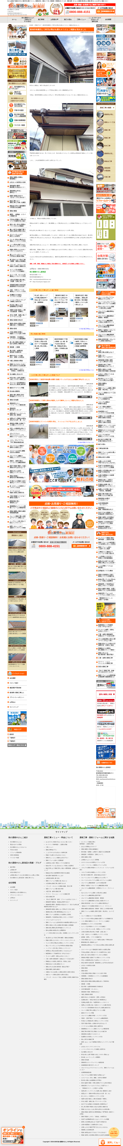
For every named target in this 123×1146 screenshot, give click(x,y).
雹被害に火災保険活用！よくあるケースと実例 (106, 522)
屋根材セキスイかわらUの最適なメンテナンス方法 (106, 430)
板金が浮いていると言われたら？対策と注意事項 (107, 580)
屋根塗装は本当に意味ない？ (15, 191)
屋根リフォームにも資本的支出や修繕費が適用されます (61, 922)
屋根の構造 (13, 211)
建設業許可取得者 (15, 687)
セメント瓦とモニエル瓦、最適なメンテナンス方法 (95, 929)
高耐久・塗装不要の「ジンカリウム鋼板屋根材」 (95, 1018)
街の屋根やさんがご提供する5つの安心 (28, 19)
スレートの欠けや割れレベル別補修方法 (105, 398)
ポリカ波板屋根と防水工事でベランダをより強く (107, 639)
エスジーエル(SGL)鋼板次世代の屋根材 (17, 451)
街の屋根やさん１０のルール (18, 847)
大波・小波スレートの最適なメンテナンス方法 (18, 290)
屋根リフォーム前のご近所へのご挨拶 (104, 547)
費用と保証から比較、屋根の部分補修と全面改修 (107, 370)
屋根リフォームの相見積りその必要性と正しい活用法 (107, 543)
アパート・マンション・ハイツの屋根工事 (58, 894)
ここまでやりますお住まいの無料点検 (95, 19)
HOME (31, 25)
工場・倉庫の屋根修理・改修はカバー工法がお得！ (107, 635)
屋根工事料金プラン (51, 849)
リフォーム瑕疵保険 (16, 852)
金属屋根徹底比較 (86, 1072)
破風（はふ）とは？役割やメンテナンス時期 (18, 527)
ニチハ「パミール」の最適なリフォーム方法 (94, 865)
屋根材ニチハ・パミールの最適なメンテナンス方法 (107, 426)
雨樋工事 (107, 138)
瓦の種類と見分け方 (16, 374)
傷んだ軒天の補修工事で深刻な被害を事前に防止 (18, 230)
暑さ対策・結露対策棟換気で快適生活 (92, 986)
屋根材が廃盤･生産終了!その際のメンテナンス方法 (95, 957)
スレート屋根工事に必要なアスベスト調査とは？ (18, 516)
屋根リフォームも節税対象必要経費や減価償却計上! (107, 676)
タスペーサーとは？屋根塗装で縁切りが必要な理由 (95, 949)
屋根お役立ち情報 (104, 457)
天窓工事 (107, 177)
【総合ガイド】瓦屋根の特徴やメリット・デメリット (96, 906)
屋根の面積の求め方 (16, 320)
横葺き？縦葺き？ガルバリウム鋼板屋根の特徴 (107, 330)
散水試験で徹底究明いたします (54, 875)
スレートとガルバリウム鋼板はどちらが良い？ (106, 298)
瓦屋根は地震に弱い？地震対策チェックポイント (107, 485)
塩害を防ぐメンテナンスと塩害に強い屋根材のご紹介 (96, 1091)
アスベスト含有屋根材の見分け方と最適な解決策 (18, 383)
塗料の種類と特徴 (105, 694)
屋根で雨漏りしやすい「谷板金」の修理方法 (17, 369)
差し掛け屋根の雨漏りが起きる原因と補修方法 (18, 342)
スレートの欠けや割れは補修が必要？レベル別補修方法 (97, 918)
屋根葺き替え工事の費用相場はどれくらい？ (106, 365)
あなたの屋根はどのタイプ (88, 846)
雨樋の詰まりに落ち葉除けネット (55, 964)
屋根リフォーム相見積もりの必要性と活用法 (58, 914)
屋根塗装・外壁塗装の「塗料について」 (92, 854)
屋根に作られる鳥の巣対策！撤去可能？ (106, 653)
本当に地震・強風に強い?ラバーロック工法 (18, 315)
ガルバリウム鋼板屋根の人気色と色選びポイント (95, 900)
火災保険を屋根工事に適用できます (56, 883)
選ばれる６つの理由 (16, 844)
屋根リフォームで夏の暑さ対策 (54, 888)
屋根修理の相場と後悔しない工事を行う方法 (105, 360)
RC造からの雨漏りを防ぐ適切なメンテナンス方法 (18, 481)
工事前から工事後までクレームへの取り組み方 (106, 552)
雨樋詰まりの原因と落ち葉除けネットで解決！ (107, 649)
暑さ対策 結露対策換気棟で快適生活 (16, 351)
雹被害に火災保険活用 (87, 1129)
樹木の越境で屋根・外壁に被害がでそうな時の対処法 (107, 589)
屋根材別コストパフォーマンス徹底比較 (18, 404)
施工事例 (41, 19)
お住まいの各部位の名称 (18, 182)
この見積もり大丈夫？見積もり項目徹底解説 (105, 557)
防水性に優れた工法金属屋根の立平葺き (16, 305)
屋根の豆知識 (14, 400)
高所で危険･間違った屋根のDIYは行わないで (94, 1023)
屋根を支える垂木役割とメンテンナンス (17, 471)
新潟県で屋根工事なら (17, 692)
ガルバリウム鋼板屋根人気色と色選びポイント (106, 321)
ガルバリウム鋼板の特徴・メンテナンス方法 (94, 1015)
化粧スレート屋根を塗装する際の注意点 (104, 421)
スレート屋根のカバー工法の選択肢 (107, 393)
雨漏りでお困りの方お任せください (56, 855)
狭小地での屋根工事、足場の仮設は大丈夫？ (94, 875)
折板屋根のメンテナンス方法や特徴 (91, 924)
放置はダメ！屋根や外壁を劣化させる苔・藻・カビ (95, 1093)
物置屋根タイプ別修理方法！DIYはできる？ (105, 625)
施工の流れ (68, 19)
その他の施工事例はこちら (86, 328)
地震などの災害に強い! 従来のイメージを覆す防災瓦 (96, 1005)
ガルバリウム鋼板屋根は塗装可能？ (106, 312)
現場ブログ (38, 25)
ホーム (14, 19)
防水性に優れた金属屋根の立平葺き (91, 1080)
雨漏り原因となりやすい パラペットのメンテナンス (60, 940)
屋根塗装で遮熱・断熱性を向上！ (90, 992)
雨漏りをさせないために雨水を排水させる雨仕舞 (18, 364)
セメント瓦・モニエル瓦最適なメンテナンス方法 (18, 275)
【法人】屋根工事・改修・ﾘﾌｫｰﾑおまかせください (107, 671)
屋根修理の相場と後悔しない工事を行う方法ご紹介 (60, 909)
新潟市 (12, 734)
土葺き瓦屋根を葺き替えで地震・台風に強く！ (18, 280)
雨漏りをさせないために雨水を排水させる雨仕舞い (95, 1109)
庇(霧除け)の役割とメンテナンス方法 (16, 295)
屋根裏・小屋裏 (15, 347)
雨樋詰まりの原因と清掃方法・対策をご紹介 (58, 961)
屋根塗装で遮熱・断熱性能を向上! (105, 508)
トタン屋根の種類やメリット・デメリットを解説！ (95, 921)
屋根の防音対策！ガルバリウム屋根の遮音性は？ (107, 340)
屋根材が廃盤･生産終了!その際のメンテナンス (17, 424)
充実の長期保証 (14, 855)
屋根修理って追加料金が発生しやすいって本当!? (106, 584)
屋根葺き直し (108, 153)
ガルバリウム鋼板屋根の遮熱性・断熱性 (106, 316)
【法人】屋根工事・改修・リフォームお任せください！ (61, 899)
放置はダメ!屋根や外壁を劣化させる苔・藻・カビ (18, 419)
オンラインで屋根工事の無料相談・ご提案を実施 (106, 538)
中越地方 (12, 741)
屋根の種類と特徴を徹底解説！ (16, 178)
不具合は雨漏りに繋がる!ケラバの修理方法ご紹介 (18, 220)
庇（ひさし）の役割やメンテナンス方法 (18, 486)
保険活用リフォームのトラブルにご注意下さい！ (95, 1085)
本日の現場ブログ (15, 872)
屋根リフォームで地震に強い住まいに (56, 881)
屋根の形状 (13, 328)
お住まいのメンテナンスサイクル (90, 1046)
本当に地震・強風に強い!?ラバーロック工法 (93, 1101)
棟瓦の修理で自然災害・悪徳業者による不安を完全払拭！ (97, 962)
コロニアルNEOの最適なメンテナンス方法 (106, 435)
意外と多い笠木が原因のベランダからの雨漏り (18, 225)
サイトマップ (14, 707)
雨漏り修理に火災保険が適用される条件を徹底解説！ (96, 1135)
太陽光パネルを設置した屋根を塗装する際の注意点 (60, 972)
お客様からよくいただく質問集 (90, 859)
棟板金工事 (108, 161)
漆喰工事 (107, 130)
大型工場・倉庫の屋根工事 (53, 891)
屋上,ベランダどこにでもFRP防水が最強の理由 (18, 255)
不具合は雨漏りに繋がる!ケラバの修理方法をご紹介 (96, 952)
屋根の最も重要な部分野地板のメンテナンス (17, 395)
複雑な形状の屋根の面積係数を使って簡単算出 (18, 324)
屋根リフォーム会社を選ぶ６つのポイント (107, 453)
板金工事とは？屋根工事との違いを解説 (18, 201)
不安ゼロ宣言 (14, 849)
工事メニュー (81, 19)
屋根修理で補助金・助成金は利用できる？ (105, 527)
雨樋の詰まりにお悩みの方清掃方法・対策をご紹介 (107, 644)
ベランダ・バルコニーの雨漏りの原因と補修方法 (18, 265)
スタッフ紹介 (14, 683)
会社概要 (108, 19)
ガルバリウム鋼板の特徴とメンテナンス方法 (18, 456)
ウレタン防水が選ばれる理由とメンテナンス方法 (18, 240)
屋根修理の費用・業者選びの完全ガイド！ (18, 186)
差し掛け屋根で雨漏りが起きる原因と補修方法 (94, 1106)
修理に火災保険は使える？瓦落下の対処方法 (107, 471)
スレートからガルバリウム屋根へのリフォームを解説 (107, 302)
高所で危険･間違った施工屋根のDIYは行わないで (18, 466)
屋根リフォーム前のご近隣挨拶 (54, 860)
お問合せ (12, 702)
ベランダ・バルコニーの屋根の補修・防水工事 (59, 886)
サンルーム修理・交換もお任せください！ (106, 630)
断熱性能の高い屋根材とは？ (15, 501)
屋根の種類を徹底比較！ (102, 384)
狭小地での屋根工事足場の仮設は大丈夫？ (105, 440)
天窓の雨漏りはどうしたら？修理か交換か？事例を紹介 (97, 939)
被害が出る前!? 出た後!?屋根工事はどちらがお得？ (107, 561)
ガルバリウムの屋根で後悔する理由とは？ (17, 446)
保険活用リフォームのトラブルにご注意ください (107, 594)
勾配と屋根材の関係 (16, 360)
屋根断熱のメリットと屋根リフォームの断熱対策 (18, 506)
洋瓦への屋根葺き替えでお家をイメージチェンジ (18, 429)
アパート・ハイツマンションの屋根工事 (105, 662)
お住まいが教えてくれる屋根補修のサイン (106, 374)
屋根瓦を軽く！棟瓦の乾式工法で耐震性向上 (105, 480)
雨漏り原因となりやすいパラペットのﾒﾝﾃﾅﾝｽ (18, 250)
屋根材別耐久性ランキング (15, 409)
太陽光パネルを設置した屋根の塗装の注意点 (106, 416)
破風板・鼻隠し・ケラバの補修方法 (91, 937)
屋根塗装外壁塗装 (107, 169)
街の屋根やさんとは (16, 842)
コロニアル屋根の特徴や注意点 (104, 402)
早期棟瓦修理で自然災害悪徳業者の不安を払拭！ (18, 285)
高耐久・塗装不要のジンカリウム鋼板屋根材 (18, 461)
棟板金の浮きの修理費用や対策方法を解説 (18, 206)
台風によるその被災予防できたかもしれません (107, 461)
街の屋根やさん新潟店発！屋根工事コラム (22, 877)
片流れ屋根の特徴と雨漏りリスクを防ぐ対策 (18, 332)
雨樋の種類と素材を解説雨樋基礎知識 (18, 511)
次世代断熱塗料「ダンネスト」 (103, 503)
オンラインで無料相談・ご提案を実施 (56, 844)
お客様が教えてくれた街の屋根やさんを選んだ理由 (24, 875)
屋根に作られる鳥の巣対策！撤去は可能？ (58, 966)
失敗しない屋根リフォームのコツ (105, 356)
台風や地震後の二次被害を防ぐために (106, 475)
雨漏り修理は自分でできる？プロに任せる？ (18, 196)
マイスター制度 (14, 857)
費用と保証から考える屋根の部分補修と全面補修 (59, 925)
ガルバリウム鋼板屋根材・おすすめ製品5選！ (94, 883)
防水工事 (107, 146)
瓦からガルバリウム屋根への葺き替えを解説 (106, 307)
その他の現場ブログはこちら (86, 442)
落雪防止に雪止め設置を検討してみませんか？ (59, 950)
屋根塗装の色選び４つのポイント (104, 499)
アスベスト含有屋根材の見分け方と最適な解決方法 (95, 1007)
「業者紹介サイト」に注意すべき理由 (105, 598)
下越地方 (12, 737)
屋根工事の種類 (105, 108)
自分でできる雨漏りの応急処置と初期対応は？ (106, 513)
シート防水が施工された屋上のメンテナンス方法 (18, 245)
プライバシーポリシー (17, 697)
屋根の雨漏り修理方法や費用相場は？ (18, 476)
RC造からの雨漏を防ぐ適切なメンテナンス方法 (94, 1021)
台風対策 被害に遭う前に (53, 878)
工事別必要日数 (103, 448)
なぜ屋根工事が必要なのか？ (106, 351)
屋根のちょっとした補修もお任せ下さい (57, 857)
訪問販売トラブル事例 (105, 570)
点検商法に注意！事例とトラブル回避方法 (58, 863)
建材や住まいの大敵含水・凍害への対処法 (17, 356)
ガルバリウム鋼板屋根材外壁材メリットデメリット (107, 335)
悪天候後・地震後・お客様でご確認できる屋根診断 (95, 852)
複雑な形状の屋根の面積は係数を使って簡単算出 (95, 981)
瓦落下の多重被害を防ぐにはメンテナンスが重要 (106, 466)
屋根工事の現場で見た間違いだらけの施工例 (105, 494)
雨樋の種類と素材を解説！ (53, 969)
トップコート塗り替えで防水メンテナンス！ (18, 522)
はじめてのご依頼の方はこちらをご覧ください (59, 842)
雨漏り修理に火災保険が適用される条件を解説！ (106, 517)
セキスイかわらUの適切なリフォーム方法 (93, 862)
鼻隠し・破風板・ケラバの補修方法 (18, 215)
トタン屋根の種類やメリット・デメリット (105, 407)
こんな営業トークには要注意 (105, 566)
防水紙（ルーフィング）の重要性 (90, 1057)
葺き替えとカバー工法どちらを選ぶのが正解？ (106, 379)
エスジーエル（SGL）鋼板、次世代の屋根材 (94, 1077)
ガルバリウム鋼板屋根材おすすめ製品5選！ (106, 326)
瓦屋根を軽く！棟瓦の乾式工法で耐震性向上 (94, 999)
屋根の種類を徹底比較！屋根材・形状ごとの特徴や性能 (97, 908)
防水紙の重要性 (15, 391)
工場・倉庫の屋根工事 (105, 658)
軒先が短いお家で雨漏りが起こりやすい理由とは (18, 378)
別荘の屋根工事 (103, 666)
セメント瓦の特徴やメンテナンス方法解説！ (18, 270)
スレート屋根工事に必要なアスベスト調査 (93, 1010)
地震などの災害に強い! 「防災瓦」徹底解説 (105, 489)
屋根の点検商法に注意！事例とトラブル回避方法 (106, 575)
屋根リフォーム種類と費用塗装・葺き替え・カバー (107, 388)
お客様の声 (54, 19)
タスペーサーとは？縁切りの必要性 (16, 235)
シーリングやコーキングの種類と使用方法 (18, 300)
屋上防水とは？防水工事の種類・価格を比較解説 (18, 260)
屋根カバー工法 (109, 122)
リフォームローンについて (53, 920)
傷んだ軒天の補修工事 (87, 1039)
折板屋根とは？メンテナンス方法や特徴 (106, 412)
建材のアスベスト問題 (17, 388)
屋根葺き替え (108, 114)
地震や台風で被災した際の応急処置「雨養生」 (18, 310)
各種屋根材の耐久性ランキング (90, 1065)
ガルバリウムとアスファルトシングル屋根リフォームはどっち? (18, 435)
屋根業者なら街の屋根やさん (18, 892)
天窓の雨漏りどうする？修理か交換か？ (18, 496)
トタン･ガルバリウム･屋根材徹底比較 (17, 441)
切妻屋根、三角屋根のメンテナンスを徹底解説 (18, 337)
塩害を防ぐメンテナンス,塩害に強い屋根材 (18, 414)
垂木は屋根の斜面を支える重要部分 (56, 930)
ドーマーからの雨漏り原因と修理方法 (17, 491)
